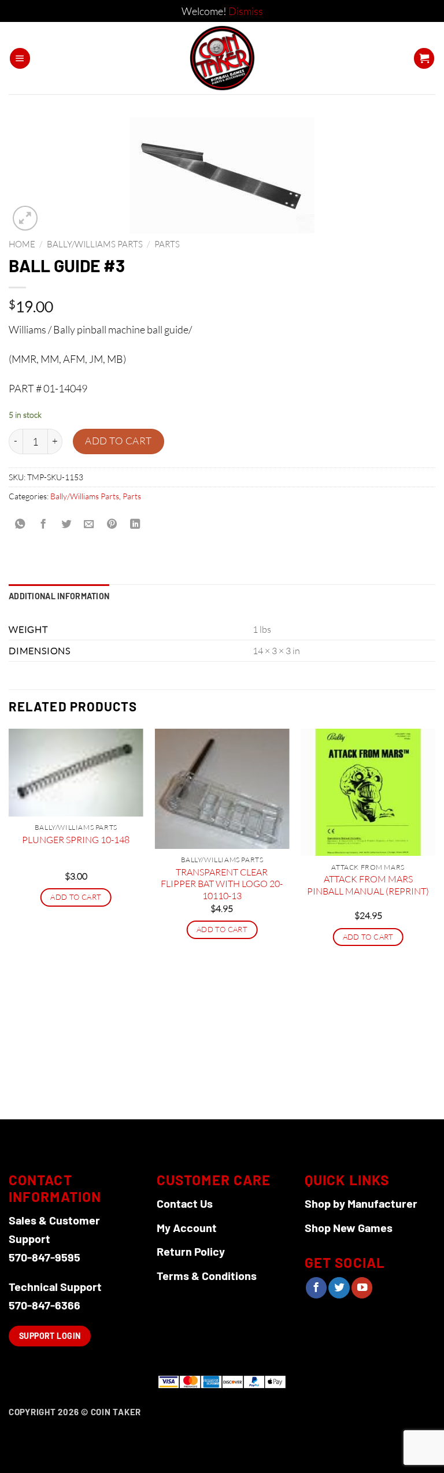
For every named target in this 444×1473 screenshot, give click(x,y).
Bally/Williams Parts (95, 244)
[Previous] (9, 923)
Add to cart (118, 441)
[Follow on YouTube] (362, 1287)
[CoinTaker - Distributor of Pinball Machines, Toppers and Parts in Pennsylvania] (222, 58)
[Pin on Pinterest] (112, 524)
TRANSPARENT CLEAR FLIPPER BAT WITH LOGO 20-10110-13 (222, 883)
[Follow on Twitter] (338, 1287)
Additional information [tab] (59, 596)
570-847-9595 (44, 1257)
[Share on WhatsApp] (20, 524)
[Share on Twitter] (66, 524)
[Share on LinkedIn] (134, 524)
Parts (167, 244)
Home (22, 244)
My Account (187, 1227)
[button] (20, 58)
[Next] (434, 923)
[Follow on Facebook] (316, 1287)
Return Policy (191, 1251)
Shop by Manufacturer (361, 1203)
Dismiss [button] (245, 11)
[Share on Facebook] (42, 524)
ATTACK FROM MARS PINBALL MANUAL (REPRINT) (368, 885)
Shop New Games (349, 1227)
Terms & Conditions (207, 1275)
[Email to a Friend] (89, 524)
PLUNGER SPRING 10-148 (76, 839)
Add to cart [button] (75, 896)
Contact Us (185, 1203)
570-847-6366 (44, 1305)
